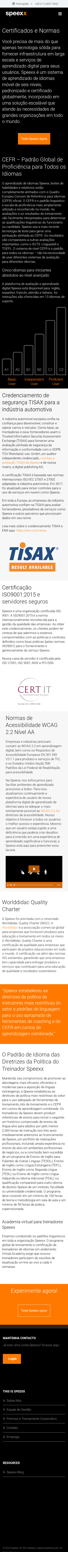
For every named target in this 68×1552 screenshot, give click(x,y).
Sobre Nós (14, 1400)
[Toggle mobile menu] (60, 14)
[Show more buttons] (58, 885)
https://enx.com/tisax (31, 530)
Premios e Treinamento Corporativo (32, 1418)
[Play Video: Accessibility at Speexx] (34, 869)
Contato (12, 1427)
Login (12, 1359)
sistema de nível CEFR (32, 248)
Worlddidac (10, 927)
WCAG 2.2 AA (50, 811)
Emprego (13, 1437)
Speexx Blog (15, 1472)
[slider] (33, 885)
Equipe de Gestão (19, 1409)
